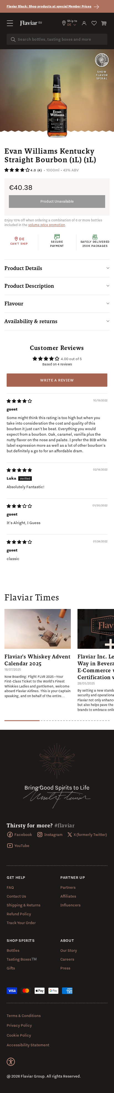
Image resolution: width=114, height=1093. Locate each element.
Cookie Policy (19, 1035)
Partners (68, 887)
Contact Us (16, 896)
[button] (10, 23)
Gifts (11, 968)
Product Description (29, 286)
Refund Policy (19, 913)
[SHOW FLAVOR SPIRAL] (102, 60)
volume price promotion (46, 225)
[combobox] (57, 39)
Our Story (68, 950)
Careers (67, 959)
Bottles (13, 950)
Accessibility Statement (28, 1044)
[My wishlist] (94, 23)
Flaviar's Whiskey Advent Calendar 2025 (37, 660)
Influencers (70, 905)
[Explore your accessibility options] (11, 1062)
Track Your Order (21, 922)
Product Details (23, 268)
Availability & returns (31, 321)
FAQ (10, 887)
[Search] (13, 39)
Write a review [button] (57, 380)
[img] (19, 401)
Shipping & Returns (23, 905)
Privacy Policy (19, 1025)
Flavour (13, 303)
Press (65, 968)
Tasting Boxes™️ (22, 959)
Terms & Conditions (24, 1015)
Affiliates (68, 896)
